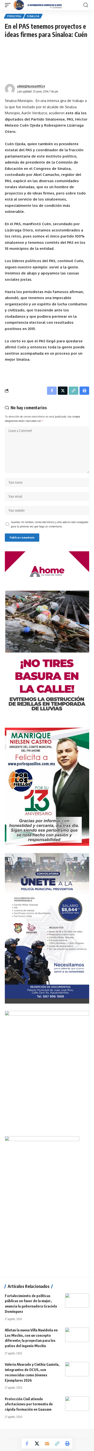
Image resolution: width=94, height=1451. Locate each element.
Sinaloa (33, 16)
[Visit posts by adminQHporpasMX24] (10, 89)
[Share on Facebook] (27, 1443)
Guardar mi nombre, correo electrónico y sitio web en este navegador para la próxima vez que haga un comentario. (49, 524)
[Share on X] (37, 1443)
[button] (9, 5)
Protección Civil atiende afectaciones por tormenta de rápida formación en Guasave (29, 1403)
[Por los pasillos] (38, 5)
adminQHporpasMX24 (31, 86)
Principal (14, 16)
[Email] (47, 1443)
